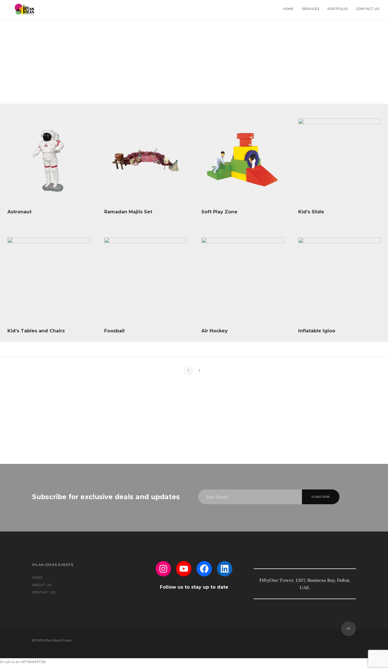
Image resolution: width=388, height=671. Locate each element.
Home (288, 9)
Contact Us (367, 9)
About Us (41, 585)
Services (311, 9)
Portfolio (337, 9)
